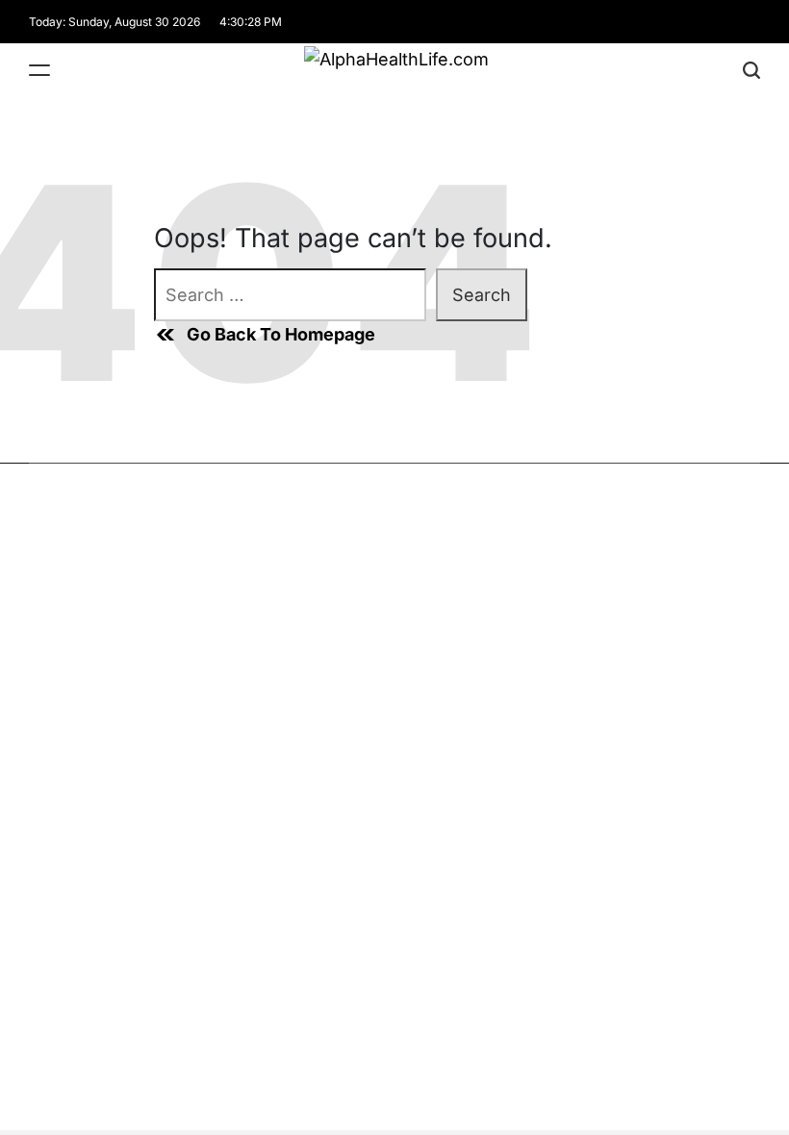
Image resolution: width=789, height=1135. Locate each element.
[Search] (751, 69)
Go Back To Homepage (281, 334)
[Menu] (39, 69)
